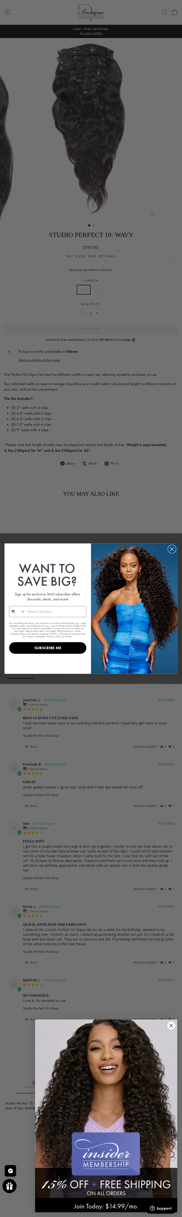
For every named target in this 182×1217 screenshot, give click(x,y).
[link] (106, 1108)
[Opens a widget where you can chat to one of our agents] (161, 1209)
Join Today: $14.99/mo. (106, 1206)
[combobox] (17, 611)
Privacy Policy (54, 636)
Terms (68, 636)
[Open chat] (10, 1171)
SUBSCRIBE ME (47, 647)
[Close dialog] (172, 549)
